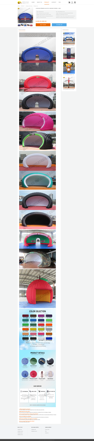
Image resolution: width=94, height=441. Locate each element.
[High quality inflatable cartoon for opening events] (69, 68)
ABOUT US (39, 2)
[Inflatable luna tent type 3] (25, 25)
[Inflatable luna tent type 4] (28, 25)
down (69, 3)
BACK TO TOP (20, 427)
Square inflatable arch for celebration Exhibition (69, 45)
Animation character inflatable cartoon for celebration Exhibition (69, 74)
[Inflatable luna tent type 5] (31, 25)
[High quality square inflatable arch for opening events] (69, 38)
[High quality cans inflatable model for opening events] (69, 53)
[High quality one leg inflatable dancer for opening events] (69, 82)
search (72, 3)
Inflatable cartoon (20, 431)
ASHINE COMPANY (48, 427)
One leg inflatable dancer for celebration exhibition (69, 89)
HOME (33, 2)
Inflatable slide (33, 429)
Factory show (47, 429)
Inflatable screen (20, 434)
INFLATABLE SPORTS (35, 427)
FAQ (60, 2)
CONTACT (54, 2)
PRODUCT (46, 2)
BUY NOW (43, 24)
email (75, 3)
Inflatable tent (20, 429)
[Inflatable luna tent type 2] (22, 25)
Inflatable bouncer (34, 431)
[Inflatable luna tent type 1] (19, 25)
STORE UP (59, 24)
